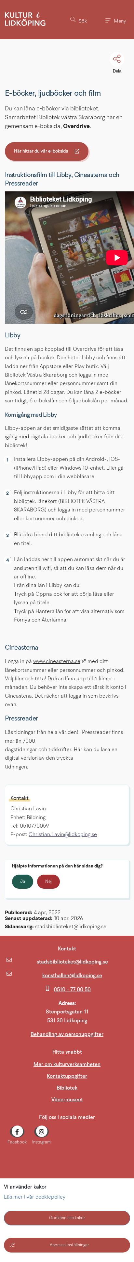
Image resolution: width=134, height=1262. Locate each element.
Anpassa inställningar (69, 1245)
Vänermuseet (90, 1099)
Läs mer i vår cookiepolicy (34, 1197)
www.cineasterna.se (59, 661)
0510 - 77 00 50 (72, 989)
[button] (78, 19)
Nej (48, 882)
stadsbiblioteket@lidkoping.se (72, 961)
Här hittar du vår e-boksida (41, 152)
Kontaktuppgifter (67, 1076)
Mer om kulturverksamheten (67, 1064)
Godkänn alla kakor (67, 1218)
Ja (22, 882)
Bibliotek (67, 1088)
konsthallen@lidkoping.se (72, 975)
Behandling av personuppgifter (67, 1034)
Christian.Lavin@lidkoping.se (63, 834)
